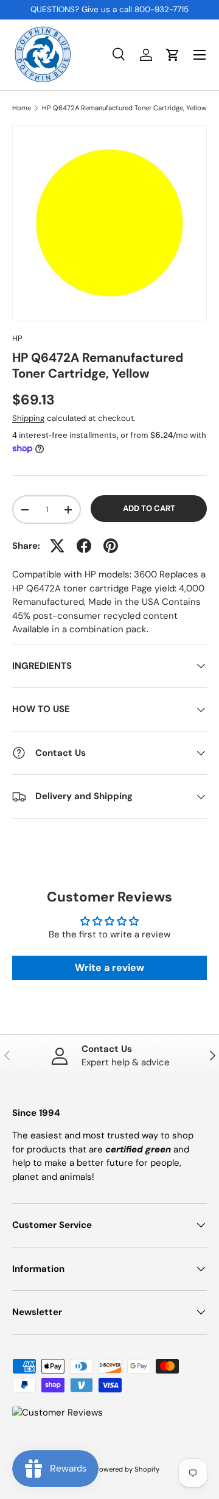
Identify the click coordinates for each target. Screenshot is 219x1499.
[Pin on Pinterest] (110, 545)
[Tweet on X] (57, 545)
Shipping (28, 418)
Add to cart (149, 508)
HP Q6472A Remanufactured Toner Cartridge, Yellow (124, 108)
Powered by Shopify (127, 1469)
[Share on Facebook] (84, 545)
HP (17, 338)
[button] (172, 54)
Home (21, 108)
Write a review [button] (109, 967)
